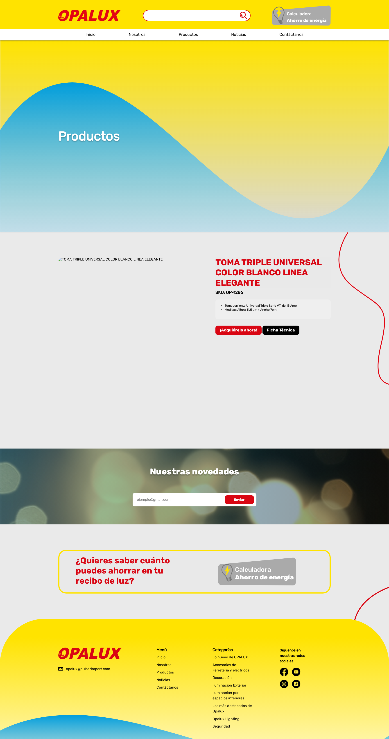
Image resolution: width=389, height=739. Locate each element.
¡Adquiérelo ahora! (238, 330)
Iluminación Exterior (229, 685)
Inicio (90, 34)
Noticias (238, 34)
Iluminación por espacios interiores (228, 695)
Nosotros (137, 34)
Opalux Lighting (226, 719)
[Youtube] (296, 672)
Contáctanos (291, 34)
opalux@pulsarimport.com (88, 669)
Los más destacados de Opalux (232, 708)
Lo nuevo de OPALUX (230, 657)
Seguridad (221, 726)
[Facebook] (284, 672)
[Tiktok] (296, 684)
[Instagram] (284, 684)
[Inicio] (89, 12)
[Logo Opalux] (90, 653)
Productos (188, 34)
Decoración (222, 678)
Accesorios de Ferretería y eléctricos (231, 667)
